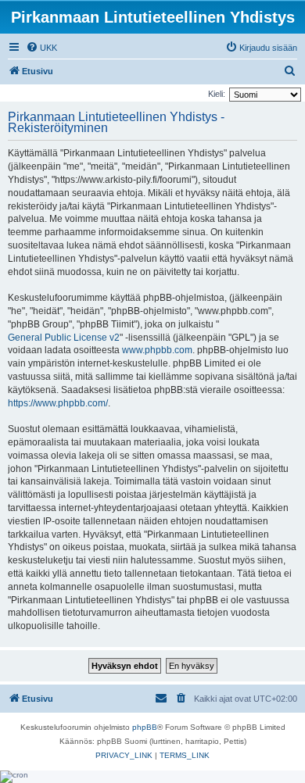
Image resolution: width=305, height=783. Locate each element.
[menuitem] (41, 47)
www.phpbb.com (157, 350)
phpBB (144, 727)
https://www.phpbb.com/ (58, 403)
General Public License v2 (64, 337)
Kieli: (216, 93)
